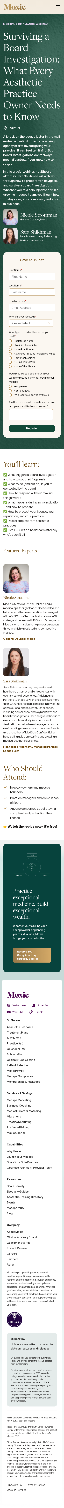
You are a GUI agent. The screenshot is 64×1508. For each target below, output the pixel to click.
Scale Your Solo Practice (22, 1162)
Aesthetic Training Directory (25, 1197)
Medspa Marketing (19, 1100)
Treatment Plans (17, 1032)
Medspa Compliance (20, 1076)
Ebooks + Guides (18, 1191)
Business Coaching (19, 1105)
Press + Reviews (17, 1248)
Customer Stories (18, 1242)
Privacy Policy (14, 1484)
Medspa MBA (15, 1208)
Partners (12, 1259)
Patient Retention (18, 1065)
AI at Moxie (14, 1038)
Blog (10, 1213)
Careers (12, 1253)
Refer (10, 1264)
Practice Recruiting (19, 1122)
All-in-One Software (20, 1027)
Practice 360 (15, 1043)
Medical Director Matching (24, 1111)
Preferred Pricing (18, 1127)
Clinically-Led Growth (21, 1060)
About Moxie (15, 1231)
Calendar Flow (16, 1049)
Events (11, 1202)
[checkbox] (32, 353)
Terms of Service (35, 1484)
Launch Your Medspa (20, 1156)
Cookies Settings (16, 1489)
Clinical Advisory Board (22, 1237)
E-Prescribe (14, 1054)
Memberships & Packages (23, 1081)
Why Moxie (14, 1151)
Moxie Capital (16, 1133)
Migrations (14, 1116)
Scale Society (15, 1186)
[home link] (14, 7)
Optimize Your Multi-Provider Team (29, 1167)
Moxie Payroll (15, 1070)
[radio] (32, 341)
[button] (58, 7)
